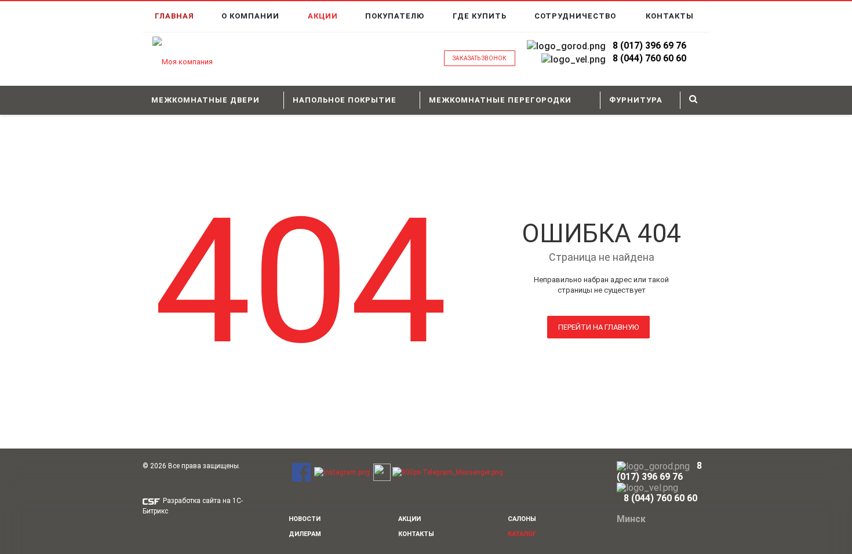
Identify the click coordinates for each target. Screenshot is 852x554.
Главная (174, 16)
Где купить (480, 16)
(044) (631, 58)
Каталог (522, 534)
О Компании (250, 16)
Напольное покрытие (344, 100)
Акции (323, 16)
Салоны (522, 519)
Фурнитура (635, 100)
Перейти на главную (598, 327)
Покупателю (394, 16)
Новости (305, 519)
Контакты (670, 16)
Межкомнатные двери (205, 100)
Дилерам (305, 534)
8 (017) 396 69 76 (649, 45)
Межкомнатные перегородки (500, 100)
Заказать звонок (480, 58)
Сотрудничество (575, 16)
